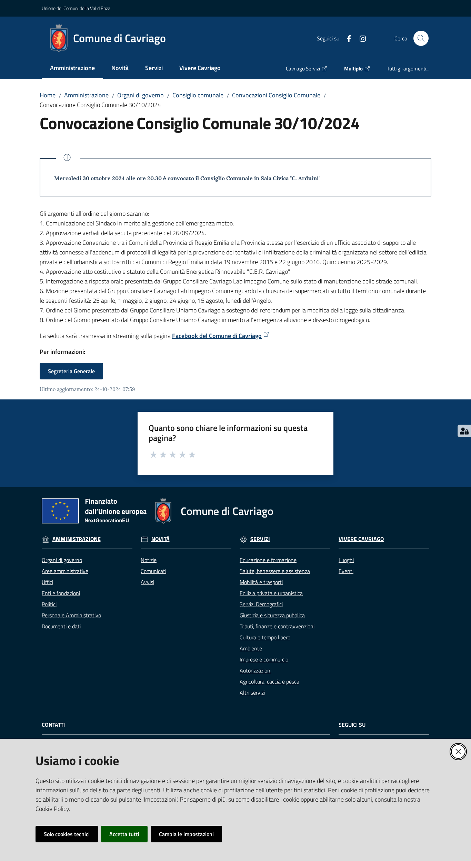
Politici (49, 604)
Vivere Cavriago (361, 539)
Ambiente (251, 648)
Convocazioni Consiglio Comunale (276, 95)
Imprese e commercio (264, 659)
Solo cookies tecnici (67, 834)
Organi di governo (140, 95)
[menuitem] (72, 68)
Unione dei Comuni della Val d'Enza (76, 8)
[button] (421, 38)
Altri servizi (252, 692)
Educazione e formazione (268, 560)
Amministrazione (86, 95)
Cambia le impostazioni (186, 834)
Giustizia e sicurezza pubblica (272, 615)
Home (48, 95)
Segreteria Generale (71, 371)
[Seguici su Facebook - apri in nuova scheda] (346, 38)
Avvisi (147, 582)
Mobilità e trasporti (261, 582)
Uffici (47, 582)
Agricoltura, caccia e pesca (269, 681)
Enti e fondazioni (61, 593)
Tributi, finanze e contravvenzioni (277, 626)
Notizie (149, 560)
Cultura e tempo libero (265, 637)
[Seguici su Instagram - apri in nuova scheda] (360, 38)
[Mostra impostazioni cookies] (464, 431)
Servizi (260, 539)
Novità (160, 539)
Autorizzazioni (255, 670)
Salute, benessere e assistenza (275, 571)
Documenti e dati (61, 626)
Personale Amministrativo (71, 615)
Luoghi (346, 560)
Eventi (346, 571)
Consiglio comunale (197, 95)
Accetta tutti (124, 834)
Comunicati (153, 571)
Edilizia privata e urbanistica (271, 593)
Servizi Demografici (261, 604)
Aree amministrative (65, 571)
